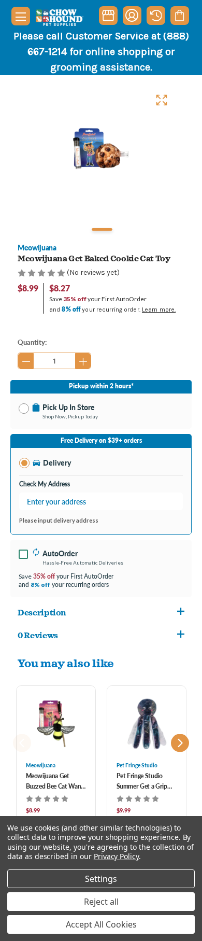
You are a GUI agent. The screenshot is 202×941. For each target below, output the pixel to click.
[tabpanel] (101, 148)
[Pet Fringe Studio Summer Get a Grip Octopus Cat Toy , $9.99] (146, 723)
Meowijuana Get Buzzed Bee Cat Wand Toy (55, 781)
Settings (101, 878)
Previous (22, 743)
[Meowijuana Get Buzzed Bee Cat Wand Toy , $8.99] (56, 723)
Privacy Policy (116, 856)
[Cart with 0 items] (179, 15)
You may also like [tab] (66, 663)
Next (180, 743)
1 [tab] (102, 229)
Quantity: (32, 342)
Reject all (101, 901)
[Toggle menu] (20, 16)
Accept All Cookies (101, 924)
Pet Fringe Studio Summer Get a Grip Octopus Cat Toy (142, 781)
